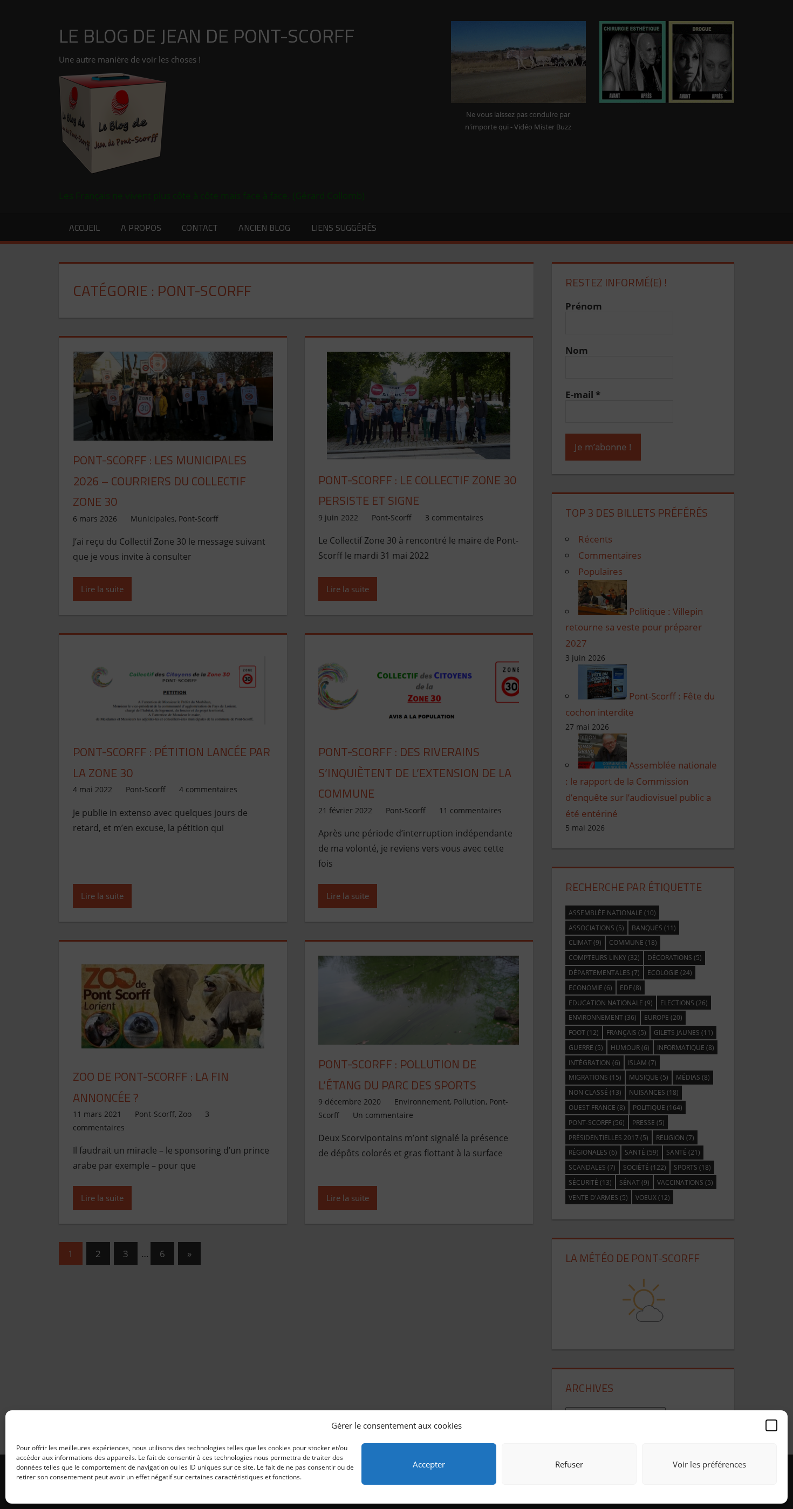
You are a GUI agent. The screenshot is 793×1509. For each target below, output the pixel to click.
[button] (771, 1425)
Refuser (569, 1464)
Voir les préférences (709, 1464)
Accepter (429, 1464)
